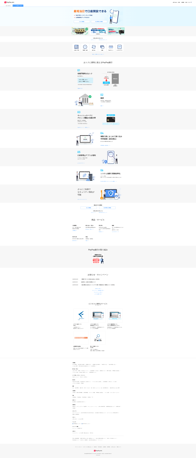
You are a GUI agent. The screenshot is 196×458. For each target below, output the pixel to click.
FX (92, 397)
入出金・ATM (76, 50)
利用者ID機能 (86, 392)
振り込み (93, 50)
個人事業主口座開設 (99, 21)
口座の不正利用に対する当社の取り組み (87, 412)
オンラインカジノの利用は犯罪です (112, 412)
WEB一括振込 (109, 370)
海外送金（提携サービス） (83, 372)
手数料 (79, 370)
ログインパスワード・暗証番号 (82, 406)
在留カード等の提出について (111, 438)
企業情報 (182, 2)
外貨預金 (89, 397)
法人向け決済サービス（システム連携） (108, 181)
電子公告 (91, 432)
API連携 (82, 383)
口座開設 (74, 230)
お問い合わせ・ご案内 (176, 2)
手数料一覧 (80, 88)
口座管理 (73, 392)
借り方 (85, 387)
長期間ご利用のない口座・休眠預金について (87, 438)
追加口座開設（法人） (112, 364)
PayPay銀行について (75, 439)
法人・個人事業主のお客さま (18, 5)
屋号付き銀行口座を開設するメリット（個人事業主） (87, 366)
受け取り (100, 231)
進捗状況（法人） (105, 364)
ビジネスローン (115, 231)
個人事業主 (77, 387)
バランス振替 (107, 392)
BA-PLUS (74, 240)
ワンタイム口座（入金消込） (97, 381)
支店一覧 (81, 439)
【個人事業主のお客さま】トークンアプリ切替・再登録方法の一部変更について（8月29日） (98, 284)
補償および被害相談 (75, 414)
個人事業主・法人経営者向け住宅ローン (78, 401)
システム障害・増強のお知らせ (84, 432)
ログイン (92, 39)
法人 (73, 387)
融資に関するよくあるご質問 (114, 387)
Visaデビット (110, 50)
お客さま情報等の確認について (101, 438)
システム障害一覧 (97, 294)
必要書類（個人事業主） (97, 364)
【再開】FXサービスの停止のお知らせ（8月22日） (90, 279)
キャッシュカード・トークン (92, 406)
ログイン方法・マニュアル (114, 392)
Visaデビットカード (75, 376)
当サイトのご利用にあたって (88, 446)
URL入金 (110, 381)
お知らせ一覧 (97, 288)
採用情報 (108, 446)
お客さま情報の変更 (101, 406)
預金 (86, 240)
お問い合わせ (74, 418)
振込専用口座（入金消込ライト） (85, 381)
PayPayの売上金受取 (75, 381)
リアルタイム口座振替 (76, 383)
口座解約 (73, 408)
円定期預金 (79, 397)
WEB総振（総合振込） (105, 145)
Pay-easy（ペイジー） (85, 370)
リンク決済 (114, 381)
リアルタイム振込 (75, 372)
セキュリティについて (82, 199)
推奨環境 (86, 439)
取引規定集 (100, 446)
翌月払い (86, 127)
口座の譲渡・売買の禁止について (100, 412)
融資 (102, 50)
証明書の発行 (118, 406)
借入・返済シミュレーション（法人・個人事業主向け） (100, 387)
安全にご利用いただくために (97, 54)
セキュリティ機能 (92, 392)
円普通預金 (74, 397)
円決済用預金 (84, 397)
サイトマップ (100, 439)
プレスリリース (74, 432)
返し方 (89, 387)
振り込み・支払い (89, 229)
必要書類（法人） (88, 364)
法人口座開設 (81, 21)
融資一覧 (81, 387)
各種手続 (73, 406)
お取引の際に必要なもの (93, 439)
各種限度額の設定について (110, 406)
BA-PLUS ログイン (102, 39)
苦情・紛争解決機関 (75, 438)
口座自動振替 (92, 370)
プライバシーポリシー (78, 446)
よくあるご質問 (74, 366)
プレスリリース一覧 (97, 292)
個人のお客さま (8, 5)
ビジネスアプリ (119, 50)
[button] (188, 2)
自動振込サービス (103, 370)
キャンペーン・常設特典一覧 (97, 290)
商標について (119, 446)
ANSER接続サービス (92, 372)
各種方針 (95, 446)
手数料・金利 (85, 50)
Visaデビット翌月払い (83, 376)
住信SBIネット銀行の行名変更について (88, 282)
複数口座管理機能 (79, 392)
